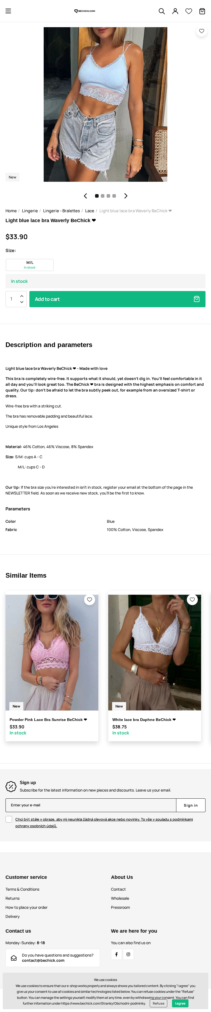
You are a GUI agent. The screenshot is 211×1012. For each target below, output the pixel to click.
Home (11, 211)
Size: (10, 250)
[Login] (175, 11)
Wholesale (120, 898)
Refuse (158, 1003)
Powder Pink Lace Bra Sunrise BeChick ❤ (48, 719)
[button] (8, 11)
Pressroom (120, 907)
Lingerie (30, 211)
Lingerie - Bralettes (61, 211)
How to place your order (26, 907)
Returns (12, 898)
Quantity (11, 299)
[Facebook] (116, 954)
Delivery (12, 916)
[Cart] (202, 11)
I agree (180, 1003)
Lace (89, 211)
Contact (118, 889)
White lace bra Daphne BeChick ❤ (144, 719)
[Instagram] (128, 954)
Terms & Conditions (22, 889)
